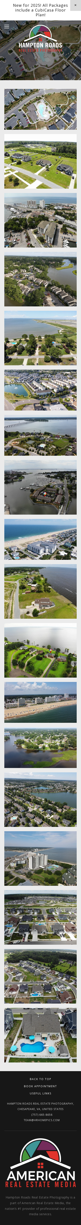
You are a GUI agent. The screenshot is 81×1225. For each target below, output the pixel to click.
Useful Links (40, 1093)
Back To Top (40, 1079)
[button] (75, 5)
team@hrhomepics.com (42, 1120)
